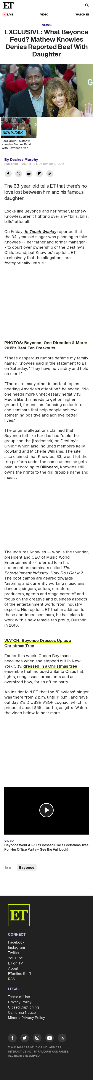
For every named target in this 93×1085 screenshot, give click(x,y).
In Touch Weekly (40, 232)
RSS (11, 979)
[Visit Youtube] (49, 1038)
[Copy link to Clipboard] (50, 174)
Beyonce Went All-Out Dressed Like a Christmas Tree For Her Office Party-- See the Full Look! (46, 847)
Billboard (49, 467)
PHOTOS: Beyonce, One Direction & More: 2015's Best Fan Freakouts (45, 345)
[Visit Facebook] (12, 1039)
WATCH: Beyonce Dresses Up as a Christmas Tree (37, 643)
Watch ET (82, 15)
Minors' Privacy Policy (26, 1017)
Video (44, 15)
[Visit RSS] (62, 1039)
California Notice (22, 1012)
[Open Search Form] (87, 5)
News (46, 25)
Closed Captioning (23, 1007)
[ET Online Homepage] (9, 5)
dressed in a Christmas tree (50, 666)
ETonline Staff (19, 973)
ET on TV (15, 963)
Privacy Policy (20, 1002)
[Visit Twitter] (24, 1039)
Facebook (16, 942)
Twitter (14, 953)
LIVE (10, 15)
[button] (46, 810)
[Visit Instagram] (37, 1039)
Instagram (16, 947)
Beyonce (26, 868)
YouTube (15, 958)
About (13, 968)
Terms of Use (19, 997)
